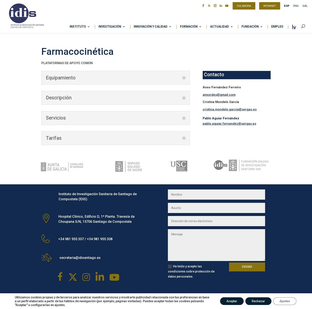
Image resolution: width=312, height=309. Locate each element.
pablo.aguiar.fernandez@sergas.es (229, 124)
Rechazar (258, 301)
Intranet (269, 6)
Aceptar (231, 301)
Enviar (247, 266)
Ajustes (285, 301)
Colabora (244, 6)
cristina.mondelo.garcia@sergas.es (230, 109)
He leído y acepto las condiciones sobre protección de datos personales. (191, 271)
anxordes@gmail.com (219, 95)
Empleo (277, 26)
